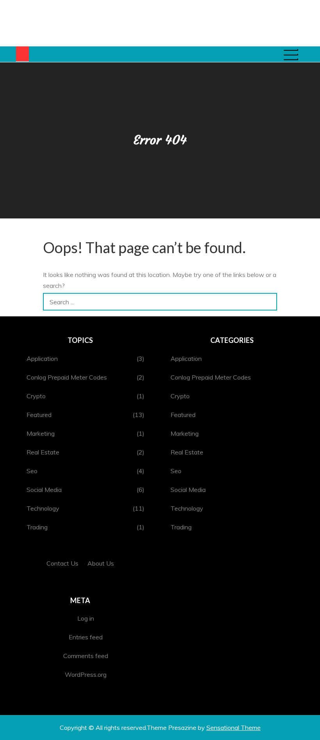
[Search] (268, 302)
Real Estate (43, 452)
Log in (85, 618)
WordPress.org (86, 674)
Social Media (44, 489)
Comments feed (85, 656)
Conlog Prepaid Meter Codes (67, 377)
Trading (37, 527)
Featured (39, 415)
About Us (100, 563)
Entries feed (86, 637)
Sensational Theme (233, 727)
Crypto (36, 396)
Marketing (41, 433)
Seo (32, 471)
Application (42, 358)
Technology (43, 508)
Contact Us (62, 563)
